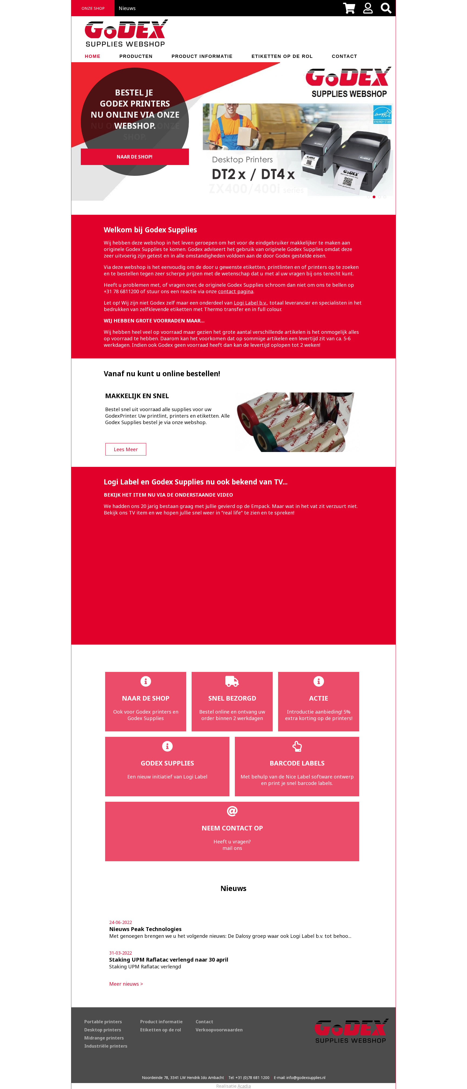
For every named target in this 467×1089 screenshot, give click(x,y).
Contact (344, 56)
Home (93, 56)
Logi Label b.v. (250, 302)
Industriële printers (105, 1046)
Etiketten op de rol (282, 56)
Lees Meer (126, 449)
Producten (136, 56)
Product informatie (202, 56)
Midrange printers (104, 1038)
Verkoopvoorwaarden (219, 1030)
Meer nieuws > (126, 984)
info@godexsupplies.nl (305, 1077)
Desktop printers (102, 1030)
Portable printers (103, 1022)
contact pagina (235, 291)
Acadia (244, 1086)
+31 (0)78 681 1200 (252, 1077)
